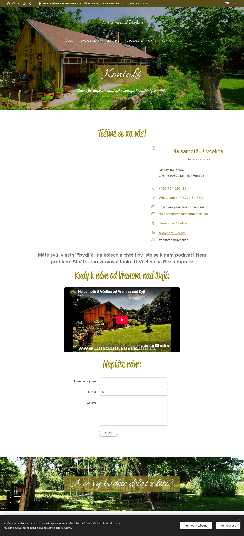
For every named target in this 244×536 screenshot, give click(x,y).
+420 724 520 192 (139, 3)
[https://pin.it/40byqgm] (19, 4)
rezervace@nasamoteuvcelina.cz (105, 3)
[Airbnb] (24, 4)
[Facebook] (8, 4)
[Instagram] (14, 4)
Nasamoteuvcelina (172, 233)
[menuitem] (71, 40)
